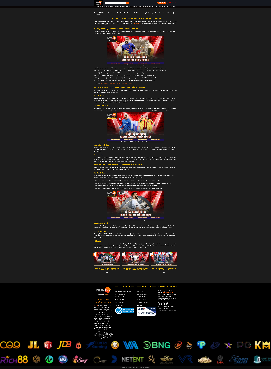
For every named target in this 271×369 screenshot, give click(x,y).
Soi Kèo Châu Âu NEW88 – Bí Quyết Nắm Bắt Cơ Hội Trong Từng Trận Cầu (135, 268)
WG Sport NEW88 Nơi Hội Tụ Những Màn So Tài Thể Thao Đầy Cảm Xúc (107, 268)
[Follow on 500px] (167, 303)
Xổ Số (140, 7)
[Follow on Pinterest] (162, 303)
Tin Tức (145, 7)
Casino (104, 7)
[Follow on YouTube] (164, 303)
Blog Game (171, 7)
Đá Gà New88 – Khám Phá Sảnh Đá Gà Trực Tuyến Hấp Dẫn (116, 83)
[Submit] (127, 3)
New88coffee (137, 23)
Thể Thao (129, 7)
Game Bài (111, 7)
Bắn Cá (122, 7)
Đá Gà (135, 7)
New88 (98, 7)
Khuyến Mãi (162, 7)
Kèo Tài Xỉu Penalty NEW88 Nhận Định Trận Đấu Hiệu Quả (164, 268)
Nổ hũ (117, 7)
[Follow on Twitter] (159, 303)
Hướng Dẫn (153, 7)
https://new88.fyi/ (168, 292)
